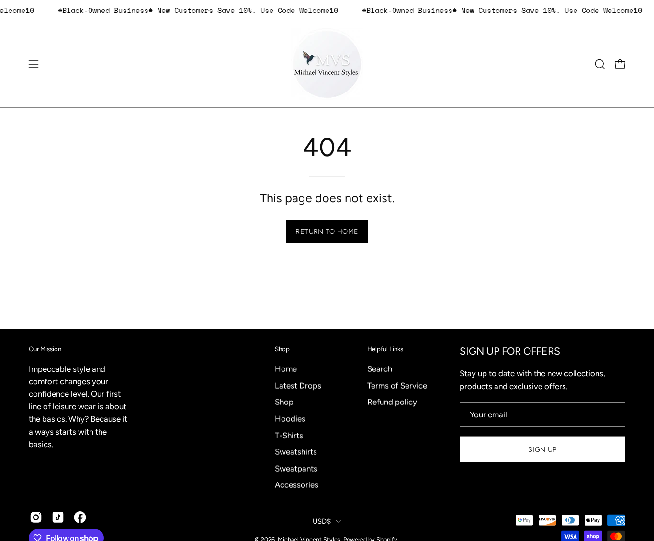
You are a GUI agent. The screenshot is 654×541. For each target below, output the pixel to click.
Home (286, 368)
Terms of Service (397, 385)
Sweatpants (296, 468)
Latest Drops (298, 385)
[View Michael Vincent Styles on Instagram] (36, 517)
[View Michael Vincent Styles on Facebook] (80, 517)
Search (379, 368)
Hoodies (290, 418)
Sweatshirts (296, 451)
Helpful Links (385, 349)
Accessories (296, 484)
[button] (600, 64)
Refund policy (392, 401)
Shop (282, 349)
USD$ (322, 521)
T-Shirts (289, 435)
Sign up (542, 449)
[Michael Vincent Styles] (327, 64)
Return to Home (326, 231)
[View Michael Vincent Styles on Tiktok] (58, 517)
